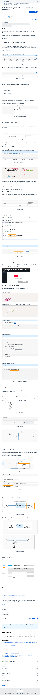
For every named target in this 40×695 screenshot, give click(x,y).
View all (3, 685)
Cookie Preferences (33, 693)
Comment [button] (35, 618)
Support (27, 693)
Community (8, 1)
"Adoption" (29, 634)
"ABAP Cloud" (6, 634)
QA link (3, 604)
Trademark (23, 693)
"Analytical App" (21, 636)
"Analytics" (26, 636)
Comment (6, 627)
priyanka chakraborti (5, 614)
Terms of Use (9, 693)
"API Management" (32, 636)
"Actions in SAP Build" (24, 634)
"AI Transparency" (12, 636)
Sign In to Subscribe (33, 11)
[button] (33, 19)
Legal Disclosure (18, 693)
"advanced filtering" (5, 636)
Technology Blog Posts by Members (24, 3)
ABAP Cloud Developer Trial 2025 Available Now (10, 645)
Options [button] (29, 13)
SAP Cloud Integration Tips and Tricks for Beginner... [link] (10, 4)
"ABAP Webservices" (12, 634)
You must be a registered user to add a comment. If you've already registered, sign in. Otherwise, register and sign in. (18, 625)
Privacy (5, 693)
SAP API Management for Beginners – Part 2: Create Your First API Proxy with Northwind (17, 655)
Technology (17, 3)
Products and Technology (11, 3)
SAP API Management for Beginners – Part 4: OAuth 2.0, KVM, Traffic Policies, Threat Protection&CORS (19, 642)
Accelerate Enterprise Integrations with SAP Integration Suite (14, 595)
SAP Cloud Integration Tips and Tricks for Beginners (17, 8)
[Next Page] (20, 637)
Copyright (13, 693)
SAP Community (4, 3)
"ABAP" (18, 634)
